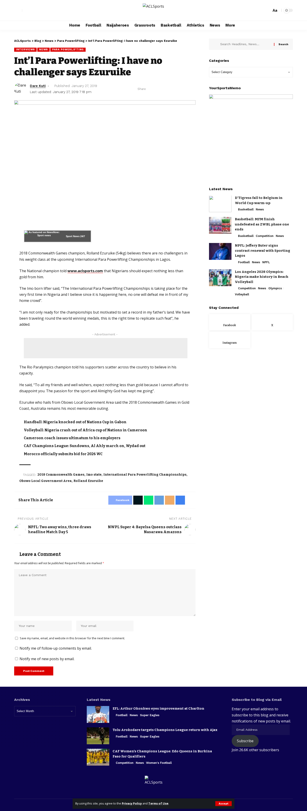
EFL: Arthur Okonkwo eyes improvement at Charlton (158, 708)
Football (244, 262)
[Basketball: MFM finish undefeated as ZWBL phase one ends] (220, 225)
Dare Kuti (38, 86)
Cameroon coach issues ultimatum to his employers (72, 438)
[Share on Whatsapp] (164, 89)
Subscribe (245, 740)
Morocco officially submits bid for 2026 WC (63, 454)
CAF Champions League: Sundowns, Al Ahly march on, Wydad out (84, 446)
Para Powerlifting (68, 49)
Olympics (275, 288)
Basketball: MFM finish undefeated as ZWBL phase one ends (262, 224)
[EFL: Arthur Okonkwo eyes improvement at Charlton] (98, 714)
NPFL (266, 262)
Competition (265, 236)
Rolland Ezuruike (88, 481)
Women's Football (159, 762)
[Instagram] (35, 10)
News (43, 49)
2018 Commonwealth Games (61, 475)
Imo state (94, 475)
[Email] (178, 89)
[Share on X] (157, 89)
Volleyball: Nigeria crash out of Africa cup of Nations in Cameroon (85, 430)
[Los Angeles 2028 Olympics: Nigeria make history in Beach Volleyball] (220, 277)
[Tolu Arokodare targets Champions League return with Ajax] (98, 735)
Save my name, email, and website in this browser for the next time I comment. (72, 638)
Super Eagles (149, 715)
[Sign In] (18, 10)
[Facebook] (25, 10)
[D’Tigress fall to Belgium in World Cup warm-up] (220, 204)
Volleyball (242, 294)
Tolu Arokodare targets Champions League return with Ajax (165, 730)
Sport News (73, 236)
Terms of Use (158, 803)
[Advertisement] (105, 348)
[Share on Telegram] (171, 89)
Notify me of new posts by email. (47, 658)
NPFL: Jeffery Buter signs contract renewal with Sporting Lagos (262, 250)
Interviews (25, 49)
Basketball (246, 209)
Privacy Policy (132, 803)
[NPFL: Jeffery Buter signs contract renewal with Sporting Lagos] (220, 251)
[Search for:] (245, 44)
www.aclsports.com (85, 270)
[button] (223, 803)
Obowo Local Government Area (45, 481)
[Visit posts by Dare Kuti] (21, 89)
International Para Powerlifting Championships (145, 475)
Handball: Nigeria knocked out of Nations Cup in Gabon (75, 422)
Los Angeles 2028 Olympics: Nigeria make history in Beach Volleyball (261, 277)
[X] (30, 10)
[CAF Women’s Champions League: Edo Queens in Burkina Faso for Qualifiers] (98, 757)
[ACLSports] (153, 10)
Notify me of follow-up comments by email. (56, 648)
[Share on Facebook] (150, 89)
